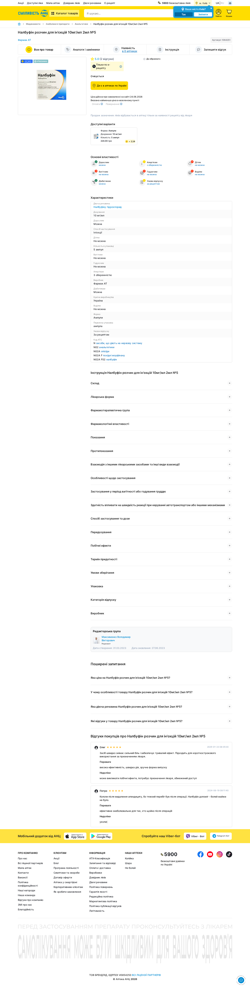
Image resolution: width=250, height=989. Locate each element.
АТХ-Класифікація (99, 858)
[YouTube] (210, 882)
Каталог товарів (67, 13)
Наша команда (26, 895)
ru (222, 3)
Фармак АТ (24, 39)
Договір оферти (63, 877)
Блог (56, 863)
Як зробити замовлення (67, 891)
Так (184, 14)
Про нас (22, 858)
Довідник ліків (71, 3)
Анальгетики (81, 24)
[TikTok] (229, 882)
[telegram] (221, 836)
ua (217, 3)
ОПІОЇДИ (105, 351)
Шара (128, 863)
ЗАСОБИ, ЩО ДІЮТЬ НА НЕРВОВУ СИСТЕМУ (119, 343)
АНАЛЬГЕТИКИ (106, 347)
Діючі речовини (92, 3)
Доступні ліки (35, 3)
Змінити (203, 14)
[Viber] (195, 836)
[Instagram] (219, 882)
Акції (21, 3)
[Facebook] (200, 882)
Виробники (95, 872)
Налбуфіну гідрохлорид (108, 206)
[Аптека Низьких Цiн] (33, 13)
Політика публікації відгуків (105, 906)
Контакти (23, 872)
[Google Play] (101, 836)
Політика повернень (101, 887)
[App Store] (75, 836)
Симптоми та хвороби (66, 872)
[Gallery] (52, 86)
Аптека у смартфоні (65, 882)
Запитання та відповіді (102, 863)
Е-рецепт (109, 3)
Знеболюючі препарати (57, 24)
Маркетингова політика (103, 901)
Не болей (130, 867)
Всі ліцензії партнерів (30, 863)
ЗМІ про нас (25, 904)
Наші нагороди (26, 890)
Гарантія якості (98, 891)
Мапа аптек (53, 3)
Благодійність (26, 909)
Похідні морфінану (114, 355)
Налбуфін (111, 359)
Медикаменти (33, 24)
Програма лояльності (66, 867)
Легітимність (96, 910)
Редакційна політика (101, 896)
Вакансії (22, 877)
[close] (211, 8)
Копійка (129, 858)
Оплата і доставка (100, 867)
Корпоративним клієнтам (68, 887)
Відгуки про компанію (30, 899)
